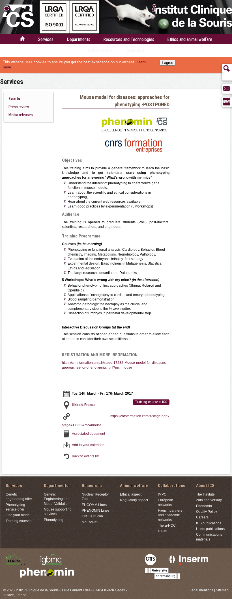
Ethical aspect (130, 494)
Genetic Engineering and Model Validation (57, 498)
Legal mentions (201, 590)
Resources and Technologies (128, 39)
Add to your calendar (88, 445)
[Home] (22, 40)
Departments (78, 39)
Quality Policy (206, 511)
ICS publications (208, 523)
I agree (167, 62)
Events (14, 98)
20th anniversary (209, 500)
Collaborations (100, 50)
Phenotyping (53, 520)
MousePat (89, 522)
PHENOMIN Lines (95, 510)
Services (45, 39)
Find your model (18, 515)
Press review (18, 107)
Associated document (88, 433)
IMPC (162, 494)
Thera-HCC (167, 525)
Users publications (210, 529)
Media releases (20, 115)
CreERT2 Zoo (92, 516)
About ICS (135, 50)
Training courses (18, 521)
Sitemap (222, 590)
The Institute (205, 494)
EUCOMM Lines (94, 505)
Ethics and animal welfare (189, 39)
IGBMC (163, 531)
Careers (202, 517)
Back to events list (85, 456)
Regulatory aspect (134, 500)
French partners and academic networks (170, 515)
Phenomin (204, 506)
